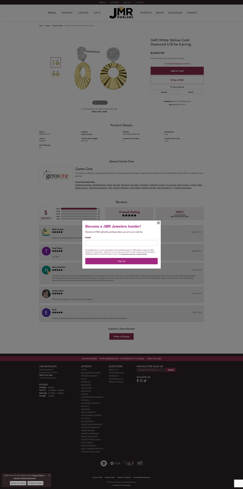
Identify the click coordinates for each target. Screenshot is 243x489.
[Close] (158, 222)
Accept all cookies (35, 483)
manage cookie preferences (24, 478)
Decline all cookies (18, 483)
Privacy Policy (37, 475)
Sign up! (121, 261)
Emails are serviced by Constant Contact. (134, 254)
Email (88, 237)
